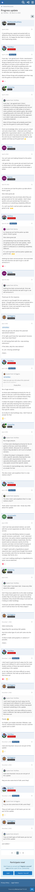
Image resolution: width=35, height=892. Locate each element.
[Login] (28, 2)
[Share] (32, 16)
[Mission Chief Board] (2, 2)
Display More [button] (17, 385)
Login (8, 873)
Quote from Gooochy (12, 496)
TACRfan (6, 327)
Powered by (17, 889)
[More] (32, 29)
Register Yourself (23, 873)
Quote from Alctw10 (12, 834)
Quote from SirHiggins (13, 374)
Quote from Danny (12, 229)
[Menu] (32, 2)
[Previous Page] (12, 853)
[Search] (23, 2)
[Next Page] (23, 853)
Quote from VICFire (12, 285)
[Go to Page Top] (32, 889)
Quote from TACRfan (12, 100)
